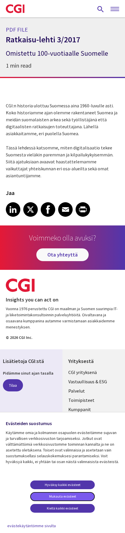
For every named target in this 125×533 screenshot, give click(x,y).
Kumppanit (79, 409)
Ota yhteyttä (62, 254)
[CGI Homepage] (15, 8)
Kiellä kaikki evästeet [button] (62, 508)
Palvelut (76, 391)
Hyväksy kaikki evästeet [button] (63, 485)
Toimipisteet (81, 400)
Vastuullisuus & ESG (87, 381)
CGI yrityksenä (82, 372)
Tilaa (13, 385)
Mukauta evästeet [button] (62, 496)
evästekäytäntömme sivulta (31, 525)
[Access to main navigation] (115, 9)
